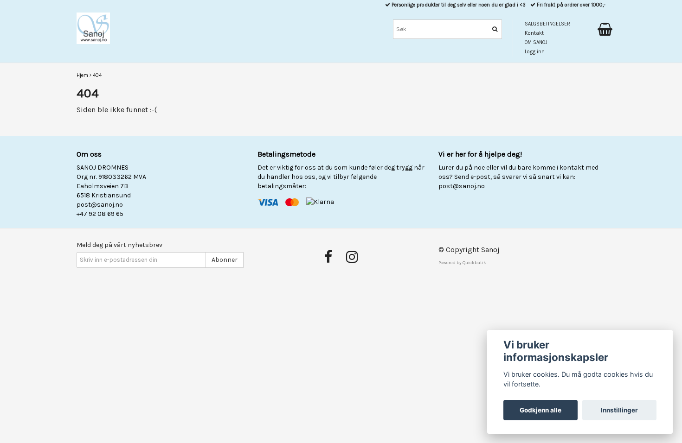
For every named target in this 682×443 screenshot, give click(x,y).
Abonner (225, 260)
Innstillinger (619, 410)
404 (97, 75)
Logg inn (535, 52)
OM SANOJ (536, 42)
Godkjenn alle (540, 410)
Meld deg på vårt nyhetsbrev (119, 245)
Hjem (82, 75)
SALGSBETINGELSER (547, 24)
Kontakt (534, 33)
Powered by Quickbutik (462, 263)
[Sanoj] (93, 28)
